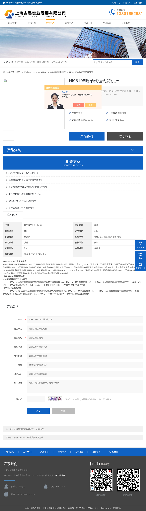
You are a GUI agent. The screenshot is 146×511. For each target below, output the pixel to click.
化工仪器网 (60, 475)
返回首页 (116, 2)
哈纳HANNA (41, 72)
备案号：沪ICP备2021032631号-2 (83, 508)
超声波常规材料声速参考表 (21, 208)
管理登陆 (117, 508)
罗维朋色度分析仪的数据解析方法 (25, 194)
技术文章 (88, 23)
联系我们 (138, 2)
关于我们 (31, 23)
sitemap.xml (105, 508)
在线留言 (127, 2)
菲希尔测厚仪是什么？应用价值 (23, 173)
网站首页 (12, 23)
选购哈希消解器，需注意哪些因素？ (26, 180)
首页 (18, 72)
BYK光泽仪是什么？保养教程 (22, 201)
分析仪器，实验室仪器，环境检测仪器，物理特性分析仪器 (41, 62)
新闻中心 (69, 23)
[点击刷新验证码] (55, 399)
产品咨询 (86, 136)
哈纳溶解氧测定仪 (58, 72)
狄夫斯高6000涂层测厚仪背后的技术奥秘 (28, 187)
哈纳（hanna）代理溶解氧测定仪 (28, 437)
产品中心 (50, 23)
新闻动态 (62, 452)
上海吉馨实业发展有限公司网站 (28, 2)
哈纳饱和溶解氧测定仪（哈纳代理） (30, 429)
